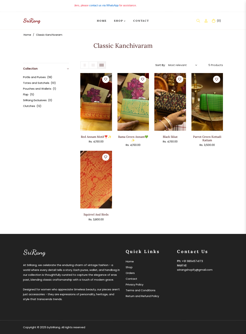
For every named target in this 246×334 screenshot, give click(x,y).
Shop (129, 267)
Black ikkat (170, 137)
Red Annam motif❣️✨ (96, 137)
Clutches (32, 106)
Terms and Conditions (140, 290)
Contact (131, 279)
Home (27, 35)
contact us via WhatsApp (98, 5)
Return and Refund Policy (142, 296)
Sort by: (160, 65)
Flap (28, 94)
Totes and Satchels (39, 83)
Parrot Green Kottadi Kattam (207, 138)
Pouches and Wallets (39, 89)
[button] (198, 20)
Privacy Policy (134, 284)
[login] (206, 20)
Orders (130, 273)
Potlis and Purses (37, 77)
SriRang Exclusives (37, 100)
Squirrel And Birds (96, 214)
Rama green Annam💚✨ (133, 138)
